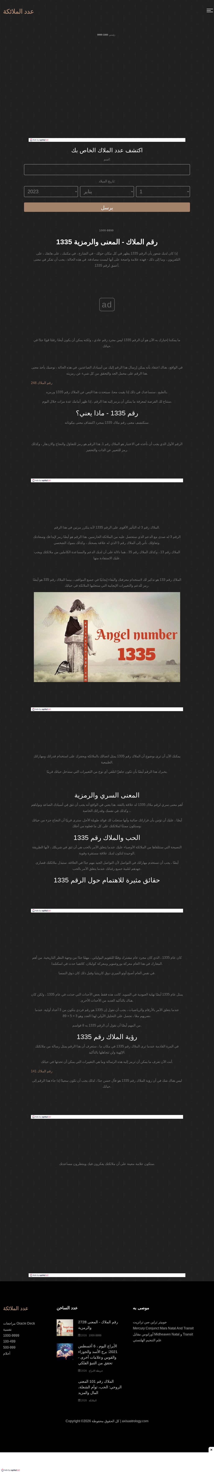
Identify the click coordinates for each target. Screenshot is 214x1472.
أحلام (6, 1353)
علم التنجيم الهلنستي (147, 1340)
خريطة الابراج (96, 1370)
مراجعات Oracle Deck (19, 1323)
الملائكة (93, 1400)
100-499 (9, 1341)
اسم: (107, 159)
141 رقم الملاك (41, 1071)
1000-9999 (106, 230)
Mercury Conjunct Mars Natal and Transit (163, 1328)
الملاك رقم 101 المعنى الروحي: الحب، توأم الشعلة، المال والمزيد (100, 1387)
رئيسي (112, 34)
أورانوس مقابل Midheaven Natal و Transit (163, 1334)
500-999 (9, 1347)
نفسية (7, 1329)
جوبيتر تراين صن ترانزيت (150, 1322)
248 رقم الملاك (41, 383)
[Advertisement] (107, 106)
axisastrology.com (135, 1421)
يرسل (107, 207)
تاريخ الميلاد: (107, 181)
